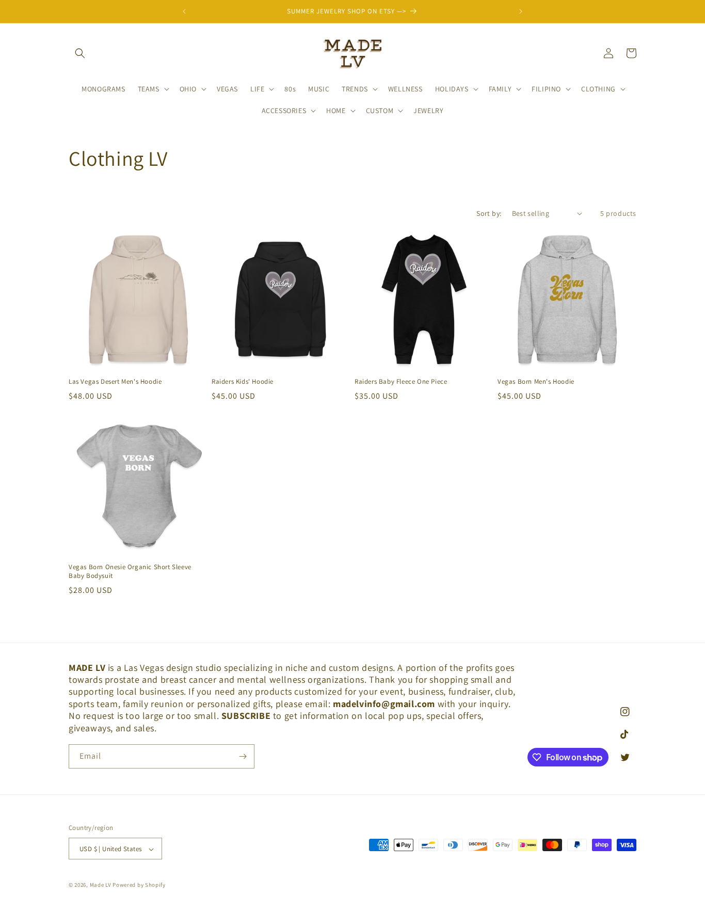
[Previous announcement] (184, 11)
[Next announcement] (520, 11)
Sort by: (488, 213)
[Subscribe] (242, 756)
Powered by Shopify (139, 885)
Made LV (100, 885)
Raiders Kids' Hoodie (243, 382)
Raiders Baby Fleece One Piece (401, 382)
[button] (80, 53)
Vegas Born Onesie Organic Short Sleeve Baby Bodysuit (130, 571)
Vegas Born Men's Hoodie (536, 382)
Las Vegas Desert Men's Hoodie (115, 382)
